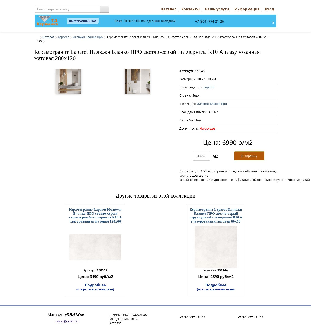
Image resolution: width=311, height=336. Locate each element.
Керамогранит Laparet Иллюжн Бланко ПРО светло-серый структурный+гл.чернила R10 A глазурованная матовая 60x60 (216, 215)
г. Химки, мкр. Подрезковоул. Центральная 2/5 (128, 316)
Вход (269, 9)
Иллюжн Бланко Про (88, 37)
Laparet (63, 37)
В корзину (249, 156)
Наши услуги (217, 9)
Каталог (168, 9)
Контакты (190, 9)
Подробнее (95, 286)
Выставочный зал (83, 21)
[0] (268, 23)
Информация (247, 9)
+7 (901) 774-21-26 (209, 21)
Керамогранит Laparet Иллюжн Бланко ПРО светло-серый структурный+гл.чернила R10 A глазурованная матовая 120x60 (95, 215)
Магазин (66, 314)
